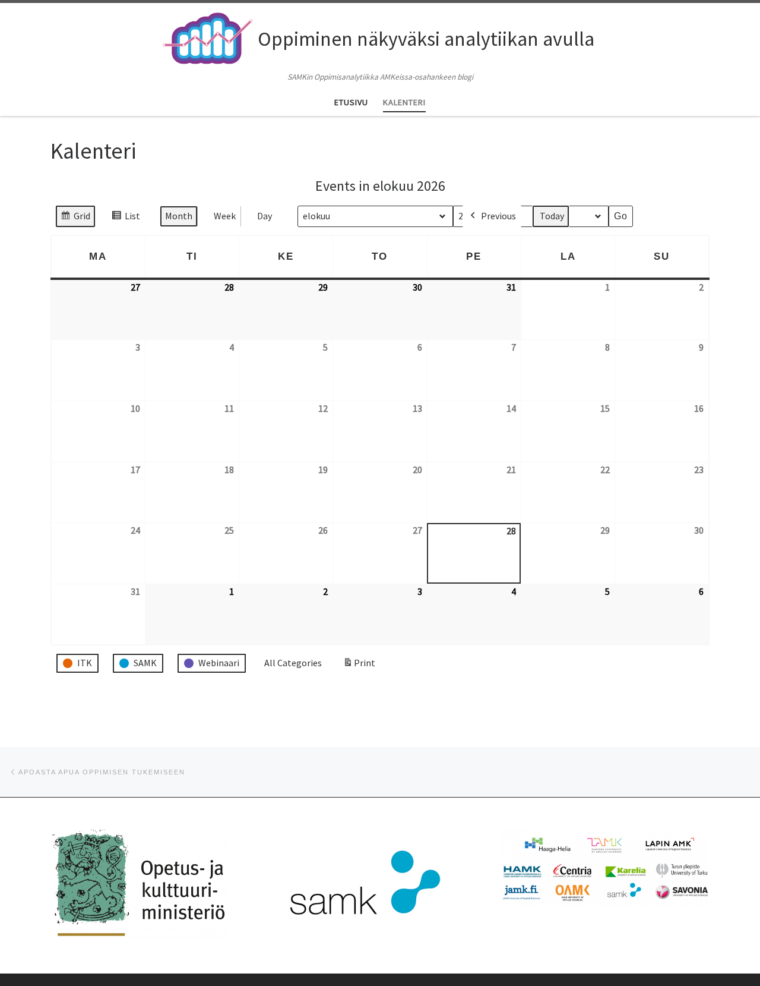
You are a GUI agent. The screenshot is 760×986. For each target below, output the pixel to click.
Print (359, 666)
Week (225, 216)
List (125, 219)
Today (552, 216)
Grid (75, 219)
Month (178, 216)
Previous (498, 216)
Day (264, 216)
